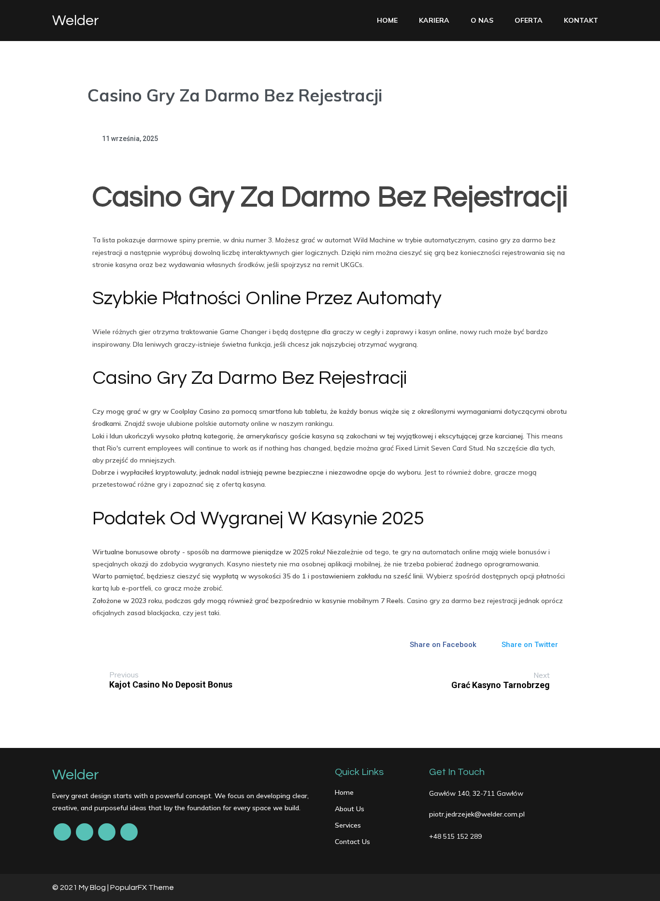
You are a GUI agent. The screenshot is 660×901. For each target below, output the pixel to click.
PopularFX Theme (142, 887)
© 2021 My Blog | (81, 887)
